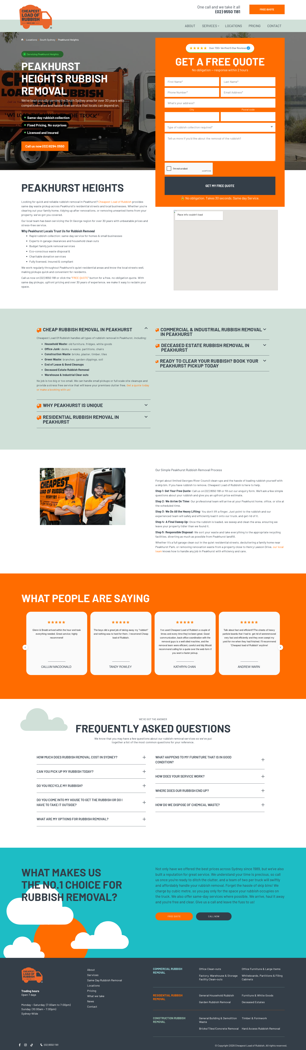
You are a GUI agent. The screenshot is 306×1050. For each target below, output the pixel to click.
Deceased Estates (253, 1002)
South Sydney (47, 39)
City (192, 109)
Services (209, 26)
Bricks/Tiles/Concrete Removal (219, 1028)
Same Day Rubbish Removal (104, 980)
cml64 (249, 667)
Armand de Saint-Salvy (185, 667)
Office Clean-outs (210, 969)
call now (213, 916)
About (190, 26)
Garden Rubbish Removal (215, 1002)
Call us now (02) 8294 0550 (44, 146)
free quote (267, 9)
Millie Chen (56, 667)
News (90, 1001)
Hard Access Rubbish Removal (261, 1028)
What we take (95, 996)
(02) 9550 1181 (227, 11)
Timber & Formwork (254, 1018)
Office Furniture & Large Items (261, 969)
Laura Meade (120, 667)
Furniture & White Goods (257, 995)
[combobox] (220, 127)
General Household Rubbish (216, 995)
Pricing (255, 26)
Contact (274, 26)
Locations (233, 26)
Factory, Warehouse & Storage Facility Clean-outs (218, 977)
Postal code (248, 109)
